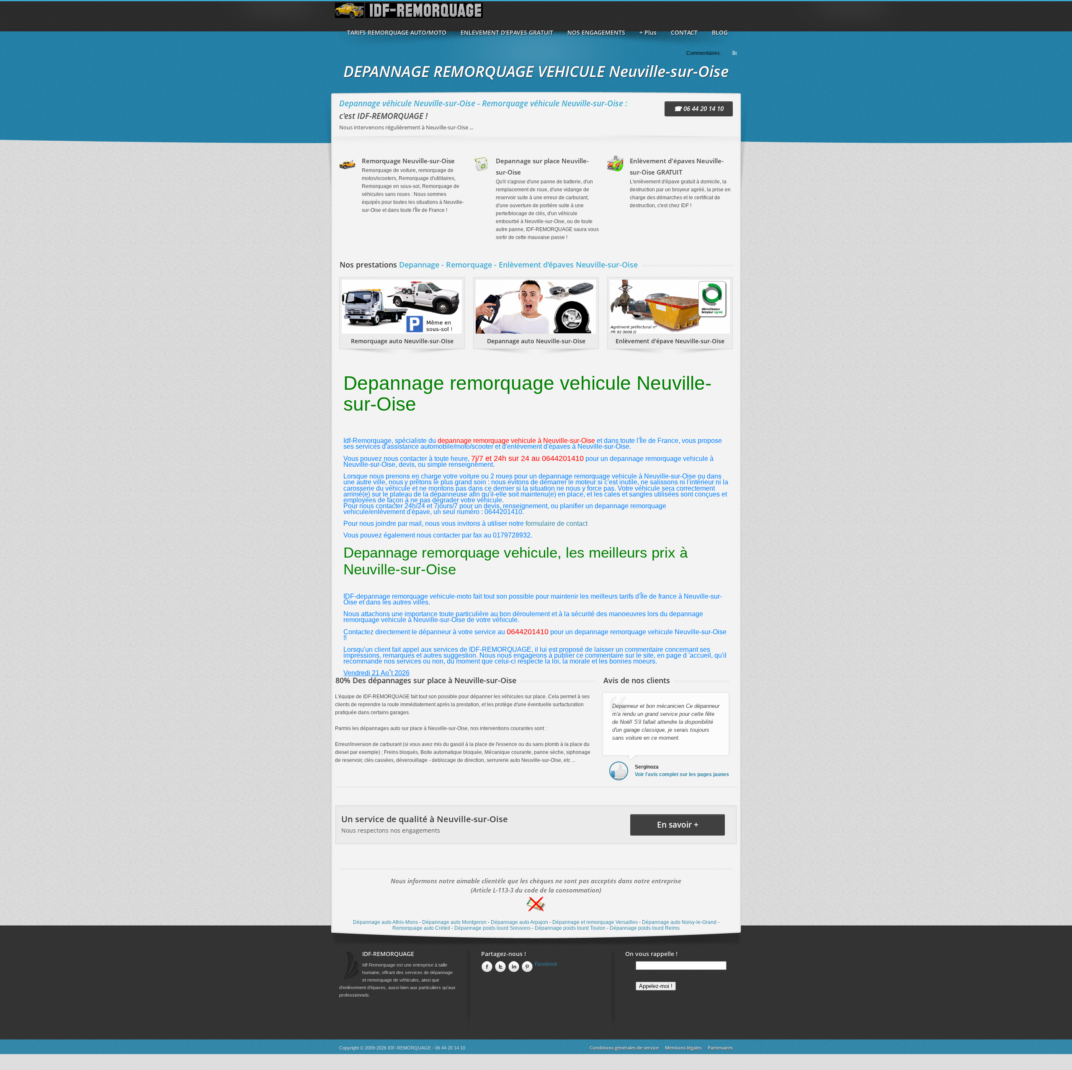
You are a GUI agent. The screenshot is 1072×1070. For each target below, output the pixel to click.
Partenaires (720, 1047)
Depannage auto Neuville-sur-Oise (536, 341)
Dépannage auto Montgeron (454, 922)
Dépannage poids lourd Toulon (570, 928)
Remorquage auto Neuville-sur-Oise (402, 341)
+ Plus (648, 32)
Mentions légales (683, 1047)
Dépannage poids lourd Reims (645, 928)
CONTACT (684, 32)
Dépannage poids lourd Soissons (492, 928)
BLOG (720, 32)
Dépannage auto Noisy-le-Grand (679, 922)
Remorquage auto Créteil (421, 928)
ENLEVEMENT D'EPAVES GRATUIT (507, 32)
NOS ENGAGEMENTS (596, 32)
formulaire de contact (557, 523)
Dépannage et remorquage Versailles (595, 922)
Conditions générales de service (624, 1047)
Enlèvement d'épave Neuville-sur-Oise (670, 341)
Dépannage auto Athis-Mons (385, 922)
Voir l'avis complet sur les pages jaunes (682, 774)
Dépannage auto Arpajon (519, 922)
